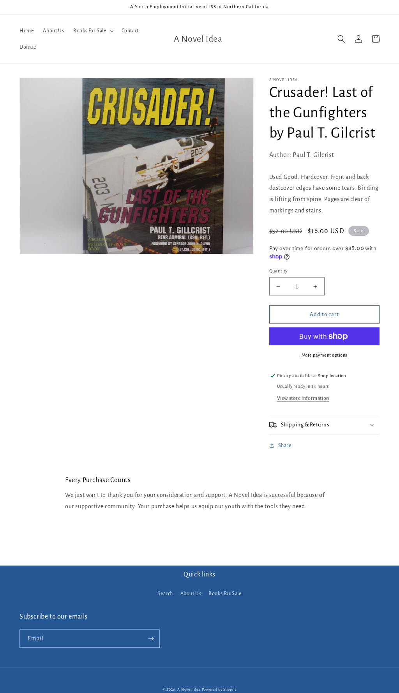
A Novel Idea (188, 689)
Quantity (278, 271)
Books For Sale (224, 593)
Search (165, 593)
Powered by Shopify (219, 689)
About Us (190, 593)
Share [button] (284, 445)
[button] (93, 31)
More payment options (324, 355)
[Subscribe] (150, 638)
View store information (303, 398)
